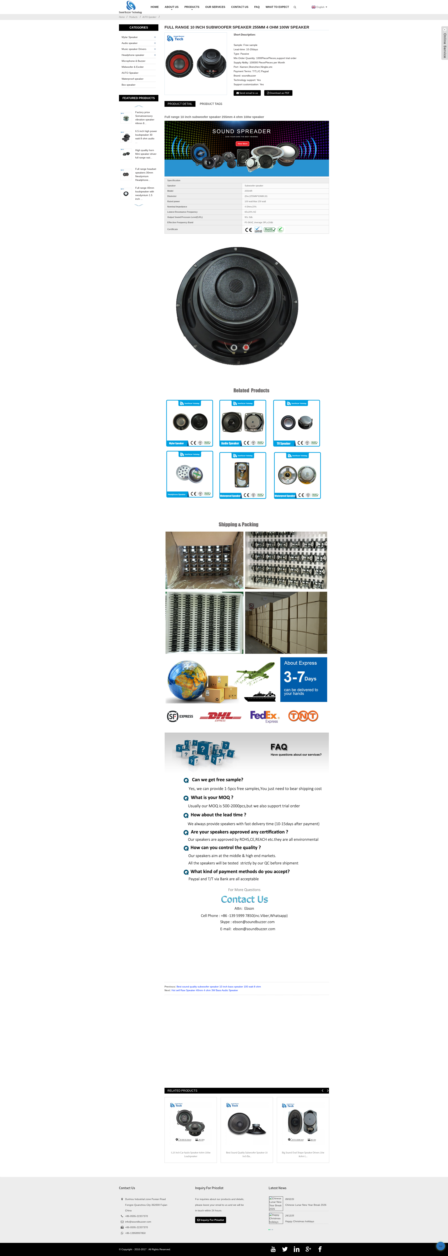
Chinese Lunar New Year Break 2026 (305, 1204)
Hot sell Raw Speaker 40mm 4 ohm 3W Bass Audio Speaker (205, 990)
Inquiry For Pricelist (212, 1220)
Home (122, 17)
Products (133, 17)
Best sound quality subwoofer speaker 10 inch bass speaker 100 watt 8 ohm (219, 986)
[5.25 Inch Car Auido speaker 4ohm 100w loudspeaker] (190, 1123)
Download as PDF (280, 93)
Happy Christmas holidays (299, 1221)
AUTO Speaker (149, 17)
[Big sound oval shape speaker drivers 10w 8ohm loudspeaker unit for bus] (303, 1123)
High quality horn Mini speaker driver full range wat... (145, 154)
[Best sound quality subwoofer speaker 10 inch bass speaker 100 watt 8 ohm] (247, 1123)
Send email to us (248, 93)
